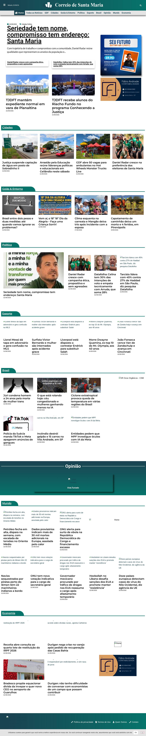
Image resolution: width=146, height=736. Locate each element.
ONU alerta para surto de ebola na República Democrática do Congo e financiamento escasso (71, 538)
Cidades (54, 13)
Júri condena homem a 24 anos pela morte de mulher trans (17, 398)
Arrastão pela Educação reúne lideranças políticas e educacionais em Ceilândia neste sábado (56, 167)
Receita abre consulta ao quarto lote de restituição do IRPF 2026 (21, 647)
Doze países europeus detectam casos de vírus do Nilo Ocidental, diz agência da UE (131, 581)
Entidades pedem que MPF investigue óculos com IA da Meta (85, 436)
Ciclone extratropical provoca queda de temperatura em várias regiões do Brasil (85, 400)
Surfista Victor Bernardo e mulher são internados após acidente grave (44, 345)
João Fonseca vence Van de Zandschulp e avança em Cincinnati (126, 345)
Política (81, 13)
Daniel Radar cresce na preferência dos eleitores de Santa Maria (127, 165)
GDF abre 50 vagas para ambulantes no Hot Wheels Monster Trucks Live (91, 167)
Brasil (98, 13)
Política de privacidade (83, 722)
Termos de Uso (104, 722)
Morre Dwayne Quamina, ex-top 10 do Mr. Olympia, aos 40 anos (101, 344)
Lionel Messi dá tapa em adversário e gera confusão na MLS (15, 344)
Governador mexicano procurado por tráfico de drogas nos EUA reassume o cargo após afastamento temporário (72, 586)
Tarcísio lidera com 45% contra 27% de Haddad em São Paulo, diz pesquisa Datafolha (130, 282)
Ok (136, 732)
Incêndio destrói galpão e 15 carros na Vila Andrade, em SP (50, 436)
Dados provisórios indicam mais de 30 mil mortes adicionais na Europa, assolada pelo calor (43, 537)
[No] (142, 732)
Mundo (116, 13)
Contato (135, 722)
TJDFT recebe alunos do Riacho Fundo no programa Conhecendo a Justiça (73, 106)
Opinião (107, 13)
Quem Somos (121, 722)
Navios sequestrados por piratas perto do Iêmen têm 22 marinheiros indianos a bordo (12, 583)
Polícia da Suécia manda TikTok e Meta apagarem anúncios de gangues (18, 438)
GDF (47, 13)
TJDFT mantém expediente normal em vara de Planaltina (25, 104)
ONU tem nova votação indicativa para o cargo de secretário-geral (42, 580)
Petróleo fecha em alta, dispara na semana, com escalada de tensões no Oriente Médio (15, 537)
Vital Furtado (73, 488)
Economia (126, 13)
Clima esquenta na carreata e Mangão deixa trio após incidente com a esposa (91, 223)
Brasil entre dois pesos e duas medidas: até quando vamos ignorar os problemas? (18, 223)
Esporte (90, 13)
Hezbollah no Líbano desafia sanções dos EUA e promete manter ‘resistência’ (101, 581)
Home (21, 13)
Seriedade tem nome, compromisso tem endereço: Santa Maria (48, 35)
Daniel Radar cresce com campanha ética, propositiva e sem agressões (25, 63)
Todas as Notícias (34, 13)
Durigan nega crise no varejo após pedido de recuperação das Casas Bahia (66, 647)
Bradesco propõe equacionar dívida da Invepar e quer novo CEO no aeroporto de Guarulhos (22, 688)
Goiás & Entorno (68, 13)
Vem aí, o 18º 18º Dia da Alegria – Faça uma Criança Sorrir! (53, 221)
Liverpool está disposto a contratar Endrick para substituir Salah (71, 345)
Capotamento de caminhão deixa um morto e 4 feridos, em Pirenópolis (124, 223)
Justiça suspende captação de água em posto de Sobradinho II (19, 165)
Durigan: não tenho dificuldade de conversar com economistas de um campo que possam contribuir (68, 688)
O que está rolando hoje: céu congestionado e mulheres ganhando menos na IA (50, 401)
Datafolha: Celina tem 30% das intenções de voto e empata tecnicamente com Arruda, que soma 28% (73, 64)
